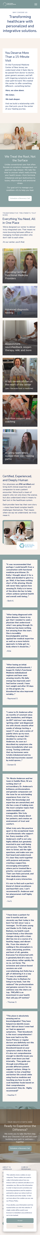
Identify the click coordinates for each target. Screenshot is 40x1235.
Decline (20, 1226)
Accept (20, 1220)
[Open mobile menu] (35, 4)
